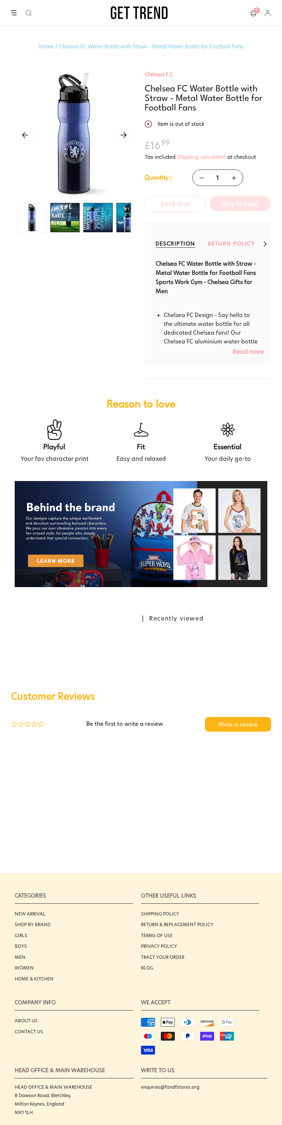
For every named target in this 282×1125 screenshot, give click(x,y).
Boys (21, 946)
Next (123, 135)
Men (20, 957)
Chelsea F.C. (159, 74)
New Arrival (30, 914)
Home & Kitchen (34, 979)
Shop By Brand (33, 924)
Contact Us (29, 1031)
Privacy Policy (159, 946)
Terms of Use (157, 935)
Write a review (238, 724)
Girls (21, 935)
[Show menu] (13, 13)
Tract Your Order (162, 957)
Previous (25, 135)
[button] (29, 12)
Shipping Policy (160, 914)
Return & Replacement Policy (177, 924)
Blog (147, 968)
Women (24, 968)
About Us (26, 1020)
